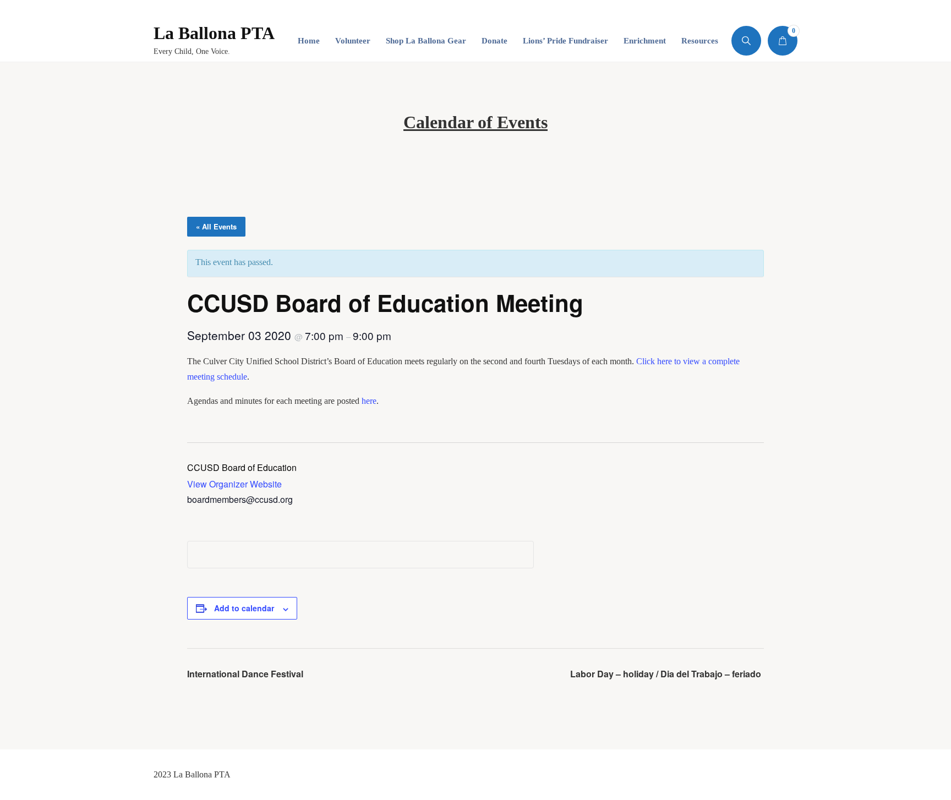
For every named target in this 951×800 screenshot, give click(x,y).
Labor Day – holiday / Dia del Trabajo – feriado (665, 673)
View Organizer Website (234, 484)
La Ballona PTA (214, 33)
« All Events (216, 226)
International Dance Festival (245, 673)
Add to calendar (244, 607)
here (369, 401)
